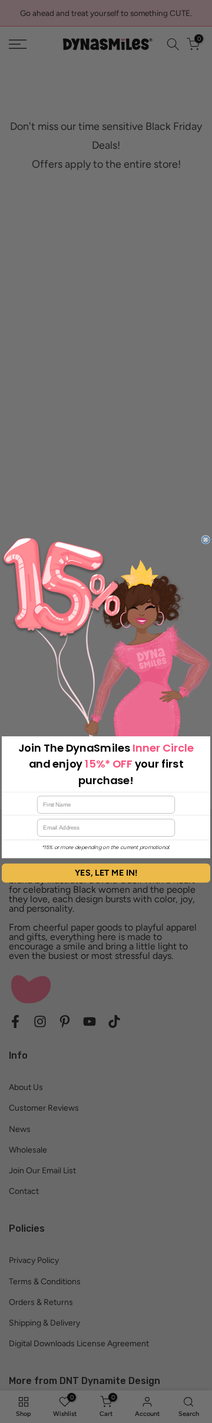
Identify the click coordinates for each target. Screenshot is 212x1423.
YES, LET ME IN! (106, 873)
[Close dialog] (205, 539)
